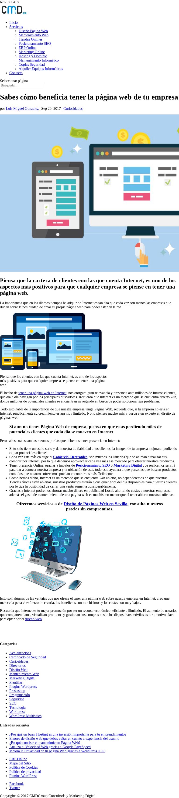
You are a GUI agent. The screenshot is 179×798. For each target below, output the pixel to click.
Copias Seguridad (32, 64)
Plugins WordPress (23, 776)
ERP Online (27, 48)
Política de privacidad (25, 772)
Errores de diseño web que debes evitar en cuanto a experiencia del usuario (64, 738)
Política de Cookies (23, 767)
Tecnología (17, 707)
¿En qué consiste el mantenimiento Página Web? (44, 743)
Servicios (16, 27)
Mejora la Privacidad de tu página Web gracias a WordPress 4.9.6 (57, 751)
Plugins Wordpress (23, 686)
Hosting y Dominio (33, 56)
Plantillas (16, 682)
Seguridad (16, 699)
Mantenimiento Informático (39, 60)
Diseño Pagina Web (33, 31)
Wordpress (17, 712)
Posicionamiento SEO (35, 43)
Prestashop (17, 691)
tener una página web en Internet (42, 393)
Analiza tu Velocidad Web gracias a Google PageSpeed (50, 747)
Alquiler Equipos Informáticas (41, 69)
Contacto (16, 73)
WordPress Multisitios (25, 716)
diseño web (33, 619)
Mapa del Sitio (20, 763)
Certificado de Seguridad (27, 657)
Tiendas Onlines (30, 39)
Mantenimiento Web (33, 35)
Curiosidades (73, 108)
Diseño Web (18, 670)
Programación (19, 695)
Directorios (17, 665)
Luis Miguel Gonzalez (22, 108)
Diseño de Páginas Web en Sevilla (95, 503)
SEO (13, 703)
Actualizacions (20, 653)
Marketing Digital (128, 465)
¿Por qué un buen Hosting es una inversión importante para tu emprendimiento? (67, 734)
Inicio (13, 22)
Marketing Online (32, 52)
